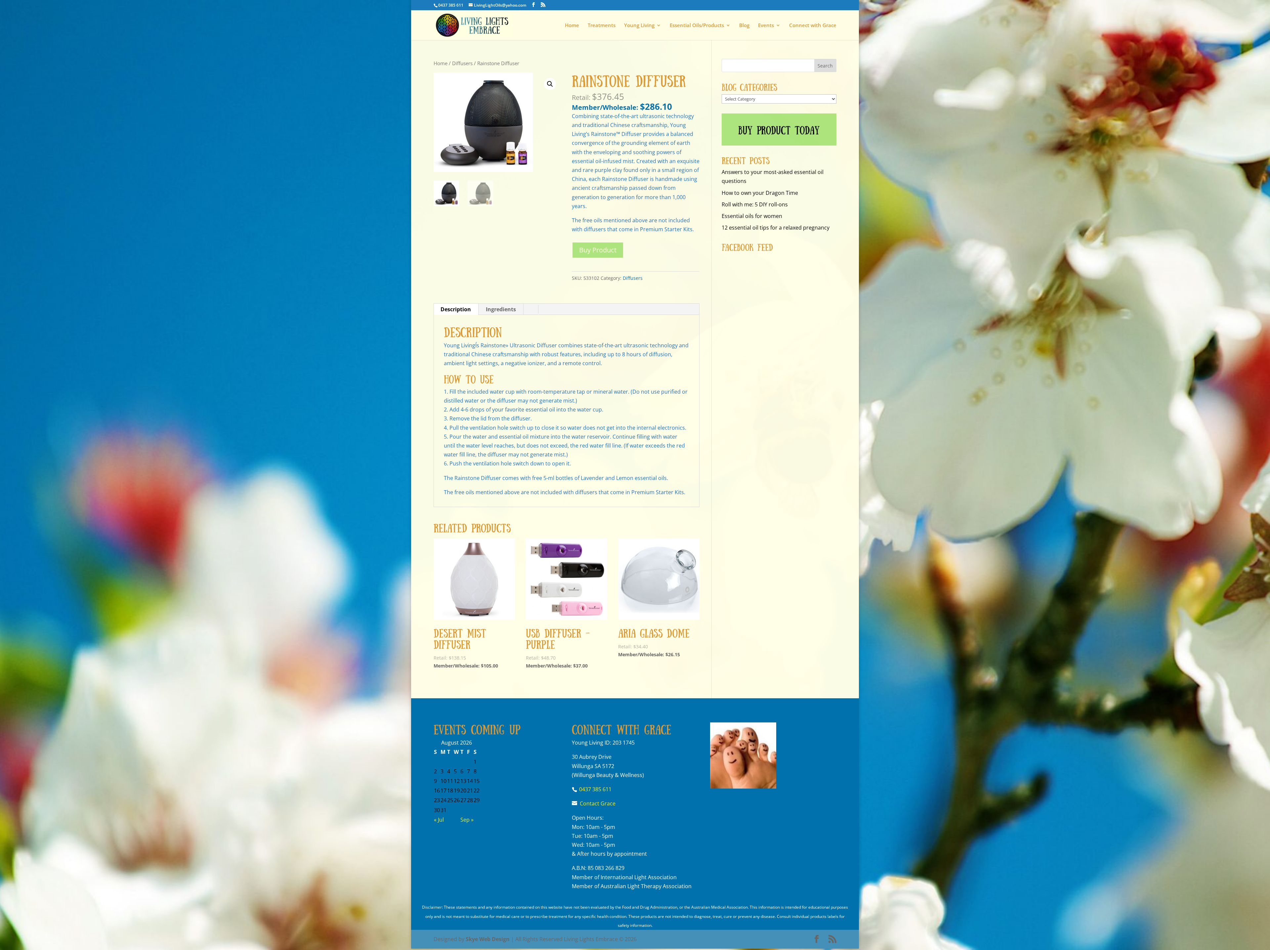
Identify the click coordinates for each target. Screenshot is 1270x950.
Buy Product (597, 249)
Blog (744, 25)
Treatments (601, 25)
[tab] (456, 309)
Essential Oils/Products (697, 25)
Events (766, 25)
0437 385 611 (450, 5)
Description (456, 309)
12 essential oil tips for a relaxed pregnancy (775, 227)
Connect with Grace (812, 25)
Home (572, 25)
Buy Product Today (779, 129)
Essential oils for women (752, 216)
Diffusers (462, 63)
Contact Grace (597, 803)
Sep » (467, 819)
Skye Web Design (488, 939)
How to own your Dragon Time (760, 192)
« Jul (439, 819)
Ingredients (501, 309)
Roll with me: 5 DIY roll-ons (755, 204)
